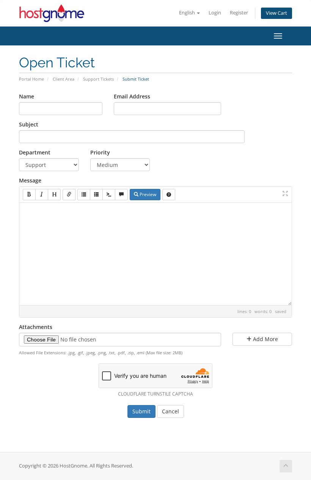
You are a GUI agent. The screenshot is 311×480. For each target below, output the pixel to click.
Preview (147, 194)
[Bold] (29, 194)
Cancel (170, 411)
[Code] (108, 194)
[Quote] (121, 194)
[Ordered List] (96, 194)
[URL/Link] (69, 194)
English (187, 12)
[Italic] (41, 194)
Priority (100, 152)
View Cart (276, 13)
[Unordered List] (83, 194)
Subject (28, 124)
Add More (264, 339)
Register (239, 12)
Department (34, 152)
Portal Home (31, 79)
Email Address (132, 96)
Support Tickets (98, 79)
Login (215, 12)
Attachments (35, 326)
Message (30, 180)
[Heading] (54, 194)
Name (26, 96)
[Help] (168, 194)
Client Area (63, 79)
